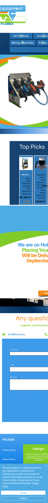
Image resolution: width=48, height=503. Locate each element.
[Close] (44, 467)
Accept (23, 492)
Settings (23, 498)
